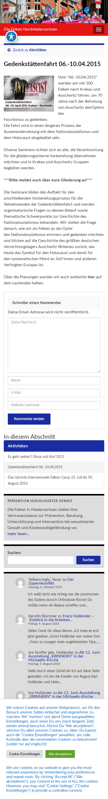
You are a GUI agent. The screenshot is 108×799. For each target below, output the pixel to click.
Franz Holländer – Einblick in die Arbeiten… (61, 618)
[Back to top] (96, 787)
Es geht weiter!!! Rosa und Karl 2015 (36, 457)
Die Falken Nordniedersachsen (30, 29)
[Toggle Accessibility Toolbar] (11, 37)
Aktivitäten (37, 50)
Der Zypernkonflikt (51, 581)
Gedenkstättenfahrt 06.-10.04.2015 (35, 467)
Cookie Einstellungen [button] (24, 754)
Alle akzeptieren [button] (60, 754)
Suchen (14, 553)
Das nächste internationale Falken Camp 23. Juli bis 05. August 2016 (50, 480)
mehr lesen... (19, 534)
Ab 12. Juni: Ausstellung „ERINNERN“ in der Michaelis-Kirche (64, 656)
